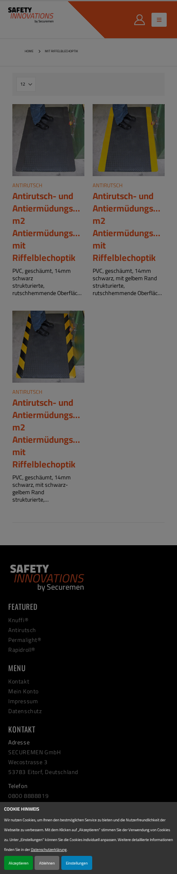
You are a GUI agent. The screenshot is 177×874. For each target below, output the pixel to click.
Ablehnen (47, 863)
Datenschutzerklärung (49, 849)
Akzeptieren (18, 863)
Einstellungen (77, 863)
